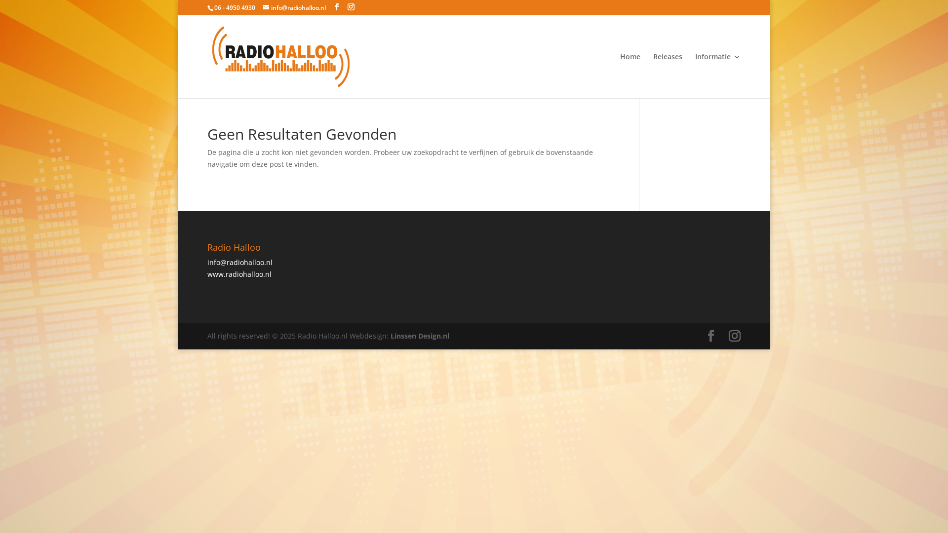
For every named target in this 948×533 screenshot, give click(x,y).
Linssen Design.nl (420, 336)
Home (630, 57)
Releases (667, 57)
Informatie (713, 57)
